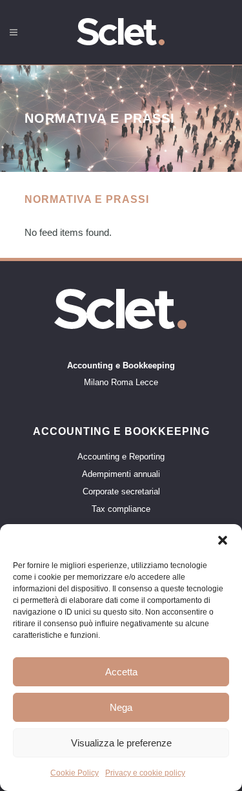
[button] (222, 540)
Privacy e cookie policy (145, 772)
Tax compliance (121, 509)
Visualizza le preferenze (121, 742)
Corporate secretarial (121, 492)
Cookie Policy (74, 772)
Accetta (121, 671)
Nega (121, 707)
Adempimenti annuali (121, 474)
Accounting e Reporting (121, 457)
